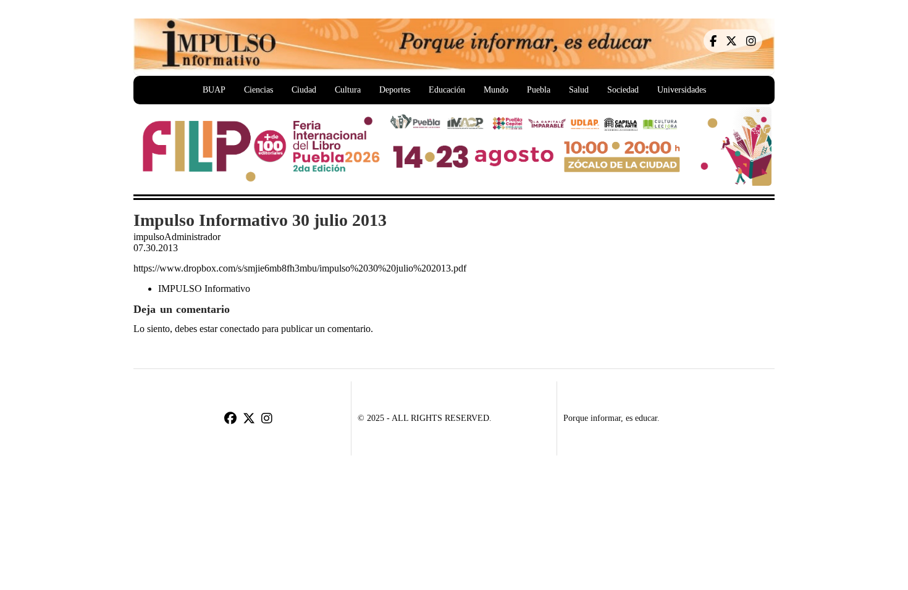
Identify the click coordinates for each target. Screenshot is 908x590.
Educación (447, 89)
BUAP (214, 89)
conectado (239, 329)
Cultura (348, 89)
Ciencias (258, 89)
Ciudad (304, 89)
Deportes (394, 89)
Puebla (538, 89)
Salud (579, 89)
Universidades (681, 89)
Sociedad (623, 89)
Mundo (496, 89)
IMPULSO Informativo (204, 288)
